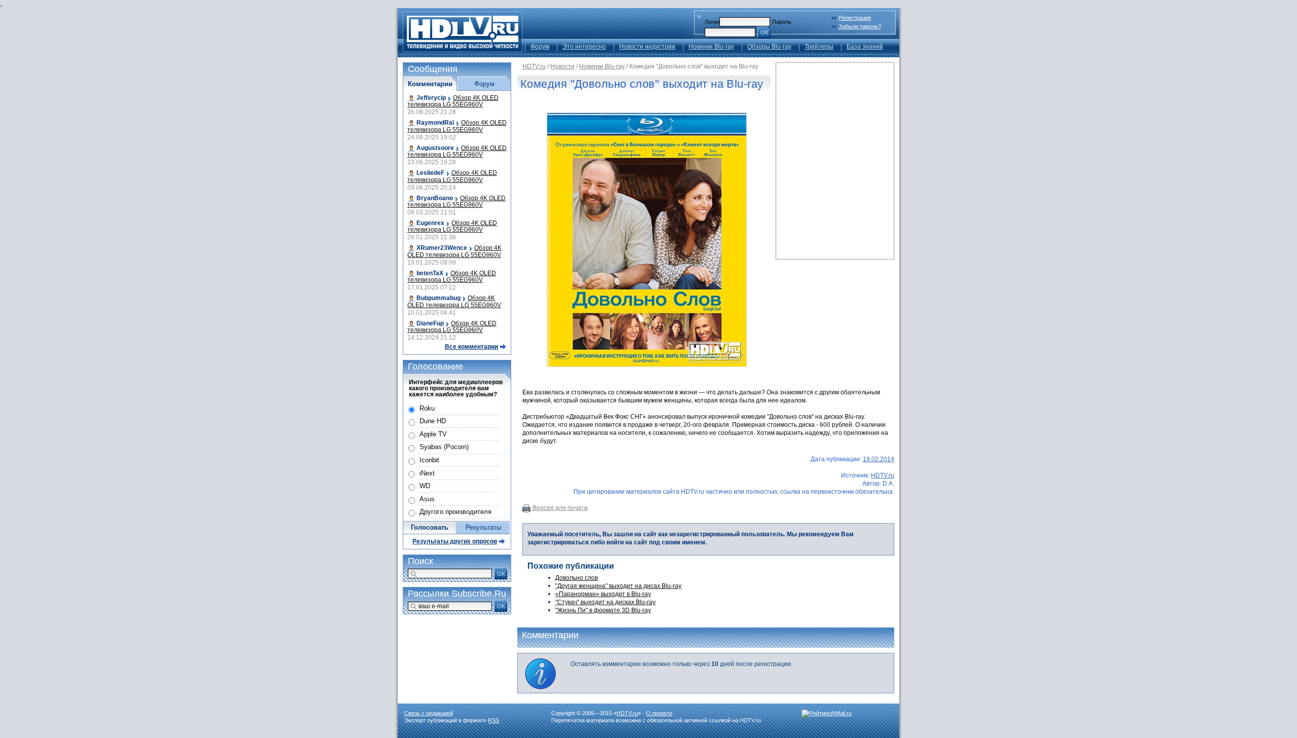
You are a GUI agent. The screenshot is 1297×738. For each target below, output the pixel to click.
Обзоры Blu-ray (769, 46)
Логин (712, 22)
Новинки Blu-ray (711, 46)
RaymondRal (435, 122)
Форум (539, 46)
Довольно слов (576, 577)
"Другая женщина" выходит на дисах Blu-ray (618, 585)
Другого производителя (455, 511)
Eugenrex (430, 223)
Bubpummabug (438, 298)
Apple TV (433, 434)
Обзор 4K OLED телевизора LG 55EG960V (453, 101)
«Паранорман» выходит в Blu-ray (603, 594)
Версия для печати (560, 507)
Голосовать (429, 527)
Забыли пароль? (859, 26)
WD (424, 486)
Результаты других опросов (454, 541)
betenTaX (429, 273)
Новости (562, 66)
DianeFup (430, 323)
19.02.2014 (878, 459)
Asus (427, 499)
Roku (427, 408)
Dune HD (432, 421)
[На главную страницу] (462, 49)
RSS (493, 720)
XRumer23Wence (441, 247)
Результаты (483, 527)
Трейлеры (819, 46)
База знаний (865, 46)
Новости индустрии (647, 46)
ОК (764, 32)
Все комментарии (471, 346)
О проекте (659, 713)
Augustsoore (435, 148)
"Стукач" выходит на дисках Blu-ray (605, 602)
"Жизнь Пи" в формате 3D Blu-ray (603, 610)
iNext (427, 473)
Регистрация (854, 18)
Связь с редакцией (428, 713)
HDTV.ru (534, 66)
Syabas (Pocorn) (444, 447)
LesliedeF (430, 172)
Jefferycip (431, 97)
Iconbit (429, 460)
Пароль (781, 22)
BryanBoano (434, 198)
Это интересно (584, 46)
